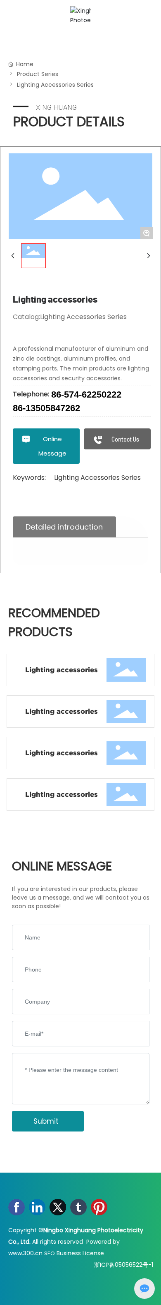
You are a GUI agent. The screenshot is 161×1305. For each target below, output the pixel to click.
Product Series (37, 74)
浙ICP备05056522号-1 (123, 1265)
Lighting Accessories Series (55, 85)
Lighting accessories (61, 670)
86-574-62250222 (86, 394)
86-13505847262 (46, 408)
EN (144, 15)
